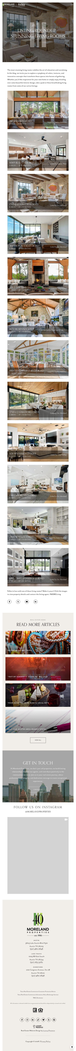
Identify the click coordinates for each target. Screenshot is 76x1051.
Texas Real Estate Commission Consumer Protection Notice (38, 991)
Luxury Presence (49, 1031)
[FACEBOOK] (22, 1020)
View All (38, 740)
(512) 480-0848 (36, 949)
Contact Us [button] (38, 789)
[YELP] (49, 1020)
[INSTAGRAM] (27, 1020)
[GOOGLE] (54, 1020)
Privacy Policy (45, 1041)
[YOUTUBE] (43, 1020)
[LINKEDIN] (33, 1020)
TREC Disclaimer (38, 998)
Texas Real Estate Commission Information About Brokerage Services (38, 994)
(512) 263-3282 (36, 962)
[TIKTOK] (38, 1020)
